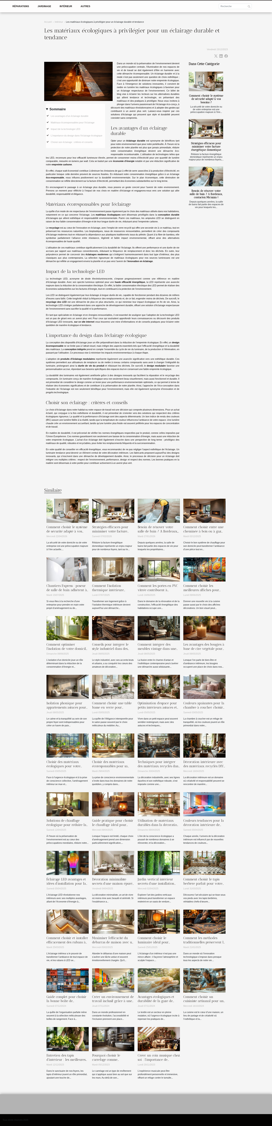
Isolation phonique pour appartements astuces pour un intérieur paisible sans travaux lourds (66, 709)
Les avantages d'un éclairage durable (69, 116)
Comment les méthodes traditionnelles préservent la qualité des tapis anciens (204, 942)
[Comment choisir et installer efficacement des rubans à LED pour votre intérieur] (67, 921)
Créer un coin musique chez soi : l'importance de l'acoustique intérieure (159, 1059)
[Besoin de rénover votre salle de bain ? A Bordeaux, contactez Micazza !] (206, 176)
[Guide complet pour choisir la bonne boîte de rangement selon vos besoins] (67, 980)
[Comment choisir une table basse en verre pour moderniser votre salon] (113, 686)
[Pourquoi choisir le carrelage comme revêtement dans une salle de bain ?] (113, 1039)
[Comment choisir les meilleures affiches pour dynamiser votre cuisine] (204, 569)
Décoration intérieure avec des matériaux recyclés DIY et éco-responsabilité (203, 766)
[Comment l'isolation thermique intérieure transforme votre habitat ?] (113, 569)
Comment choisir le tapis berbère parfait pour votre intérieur (202, 883)
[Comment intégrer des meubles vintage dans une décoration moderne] (159, 628)
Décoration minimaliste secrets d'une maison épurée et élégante (113, 883)
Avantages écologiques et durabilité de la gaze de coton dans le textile (156, 1001)
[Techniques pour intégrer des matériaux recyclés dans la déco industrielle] (159, 745)
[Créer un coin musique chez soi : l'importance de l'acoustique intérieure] (159, 1039)
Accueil (48, 22)
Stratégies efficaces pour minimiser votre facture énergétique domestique (206, 146)
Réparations (20, 6)
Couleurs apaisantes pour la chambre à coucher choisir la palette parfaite (203, 707)
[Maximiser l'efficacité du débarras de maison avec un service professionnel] (113, 921)
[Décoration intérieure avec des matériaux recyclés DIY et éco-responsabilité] (204, 745)
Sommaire (57, 109)
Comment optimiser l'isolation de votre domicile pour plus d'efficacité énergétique (67, 650)
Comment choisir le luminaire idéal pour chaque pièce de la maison (157, 942)
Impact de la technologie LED (65, 129)
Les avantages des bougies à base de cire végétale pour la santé (203, 648)
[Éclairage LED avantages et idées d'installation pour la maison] (67, 863)
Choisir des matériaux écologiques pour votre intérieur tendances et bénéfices (63, 768)
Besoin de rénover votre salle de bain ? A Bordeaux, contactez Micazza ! (206, 194)
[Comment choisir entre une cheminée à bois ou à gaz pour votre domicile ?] (204, 510)
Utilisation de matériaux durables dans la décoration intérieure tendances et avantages (158, 827)
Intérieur (66, 6)
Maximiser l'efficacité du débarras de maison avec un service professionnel (113, 942)
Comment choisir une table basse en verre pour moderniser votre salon (112, 707)
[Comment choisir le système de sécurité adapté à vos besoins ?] (206, 81)
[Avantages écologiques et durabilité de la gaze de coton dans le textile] (159, 980)
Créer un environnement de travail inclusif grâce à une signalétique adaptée (113, 1001)
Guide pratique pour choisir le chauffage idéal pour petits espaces (112, 825)
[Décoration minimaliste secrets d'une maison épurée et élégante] (113, 863)
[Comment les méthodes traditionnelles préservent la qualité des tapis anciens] (204, 921)
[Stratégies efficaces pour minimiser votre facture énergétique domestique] (206, 129)
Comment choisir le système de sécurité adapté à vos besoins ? (206, 99)
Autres (85, 6)
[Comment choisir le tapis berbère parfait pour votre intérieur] (204, 863)
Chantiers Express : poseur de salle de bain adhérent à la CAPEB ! (66, 590)
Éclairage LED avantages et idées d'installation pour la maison (66, 883)
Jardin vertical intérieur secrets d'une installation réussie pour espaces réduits (158, 883)
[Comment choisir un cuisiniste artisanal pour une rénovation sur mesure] (204, 980)
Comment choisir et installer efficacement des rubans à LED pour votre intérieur (67, 942)
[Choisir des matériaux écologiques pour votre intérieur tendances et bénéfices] (67, 745)
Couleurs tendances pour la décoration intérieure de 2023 (203, 825)
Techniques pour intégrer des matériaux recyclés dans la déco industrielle (159, 766)
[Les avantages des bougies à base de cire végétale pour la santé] (204, 628)
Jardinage (44, 6)
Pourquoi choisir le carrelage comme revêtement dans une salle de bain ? (111, 1061)
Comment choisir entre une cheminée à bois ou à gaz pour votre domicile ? (203, 531)
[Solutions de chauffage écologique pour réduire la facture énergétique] (67, 804)
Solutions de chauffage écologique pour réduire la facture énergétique (66, 825)
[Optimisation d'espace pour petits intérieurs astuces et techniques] (159, 686)
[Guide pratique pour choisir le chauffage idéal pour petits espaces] (113, 804)
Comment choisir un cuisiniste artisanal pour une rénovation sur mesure (204, 1001)
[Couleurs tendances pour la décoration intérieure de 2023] (204, 804)
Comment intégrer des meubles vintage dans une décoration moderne (157, 648)
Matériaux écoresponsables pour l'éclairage (72, 122)
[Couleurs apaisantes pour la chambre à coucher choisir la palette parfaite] (204, 686)
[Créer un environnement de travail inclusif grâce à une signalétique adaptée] (113, 980)
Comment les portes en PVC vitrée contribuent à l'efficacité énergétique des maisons (158, 592)
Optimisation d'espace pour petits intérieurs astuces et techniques (157, 707)
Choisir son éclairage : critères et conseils (72, 142)
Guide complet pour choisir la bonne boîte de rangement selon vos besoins (66, 1003)
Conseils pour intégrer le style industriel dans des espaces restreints (110, 648)
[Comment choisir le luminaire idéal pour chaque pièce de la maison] (159, 921)
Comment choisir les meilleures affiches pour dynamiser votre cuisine (201, 590)
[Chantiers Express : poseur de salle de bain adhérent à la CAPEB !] (67, 569)
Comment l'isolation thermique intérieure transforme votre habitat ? (111, 590)
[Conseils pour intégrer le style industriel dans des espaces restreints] (113, 628)
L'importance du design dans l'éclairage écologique (76, 135)
